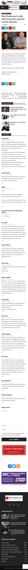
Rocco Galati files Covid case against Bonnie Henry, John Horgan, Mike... (18, 516)
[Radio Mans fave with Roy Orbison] (5, 127)
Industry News (13, 11)
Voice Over (5, 24)
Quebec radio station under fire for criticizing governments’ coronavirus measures (8, 96)
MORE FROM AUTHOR (19, 103)
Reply (3, 168)
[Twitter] (6, 28)
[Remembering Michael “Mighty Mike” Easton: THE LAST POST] (5, 109)
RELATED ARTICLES (7, 103)
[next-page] (5, 130)
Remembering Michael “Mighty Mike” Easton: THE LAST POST (18, 109)
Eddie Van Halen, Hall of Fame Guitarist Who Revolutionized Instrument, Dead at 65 (20, 96)
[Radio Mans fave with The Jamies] (5, 116)
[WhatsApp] (13, 28)
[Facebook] (3, 28)
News (7, 11)
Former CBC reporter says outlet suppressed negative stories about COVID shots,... (18, 532)
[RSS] (14, 505)
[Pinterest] (10, 28)
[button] (2, 7)
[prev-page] (3, 130)
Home (3, 11)
